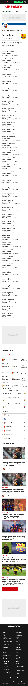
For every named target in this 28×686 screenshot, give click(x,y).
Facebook (7, 681)
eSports (18, 643)
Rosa (8, 30)
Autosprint (5, 651)
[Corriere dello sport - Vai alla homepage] (13, 6)
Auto (4, 649)
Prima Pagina (19, 651)
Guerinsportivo (6, 655)
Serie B (4, 637)
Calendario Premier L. (21, 672)
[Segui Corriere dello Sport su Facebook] (10, 678)
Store (17, 652)
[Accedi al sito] (25, 2)
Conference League (7, 641)
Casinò (17, 673)
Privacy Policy (6, 671)
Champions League (7, 638)
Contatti (5, 663)
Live (8, 2)
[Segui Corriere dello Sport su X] (14, 678)
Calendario (12, 30)
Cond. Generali (6, 672)
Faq (4, 674)
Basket (17, 637)
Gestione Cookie (6, 668)
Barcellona (6, 460)
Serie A (4, 635)
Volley (17, 641)
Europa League (6, 640)
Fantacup (5, 658)
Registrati (18, 658)
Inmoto (4, 652)
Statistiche (19, 30)
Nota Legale (5, 666)
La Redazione (6, 665)
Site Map (18, 657)
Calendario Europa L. (20, 670)
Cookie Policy (6, 669)
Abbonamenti (19, 649)
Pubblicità (18, 654)
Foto (17, 665)
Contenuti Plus (6, 11)
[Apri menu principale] (3, 2)
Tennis (17, 638)
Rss (17, 655)
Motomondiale (19, 635)
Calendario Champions (18, 668)
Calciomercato (6, 644)
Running (18, 640)
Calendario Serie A (18, 11)
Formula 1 (18, 634)
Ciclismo (18, 644)
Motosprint (5, 654)
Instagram (13, 681)
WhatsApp (20, 681)
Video (17, 663)
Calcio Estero (6, 512)
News (3, 30)
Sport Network (6, 657)
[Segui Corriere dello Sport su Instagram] (17, 678)
